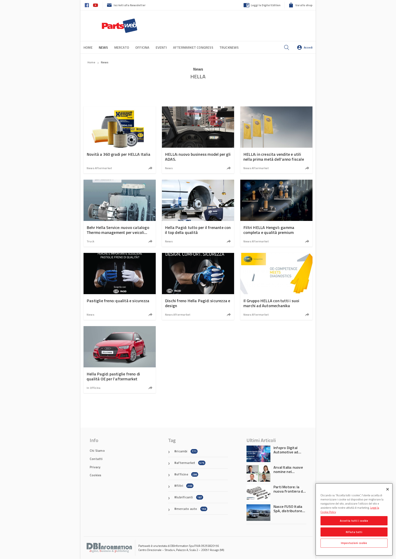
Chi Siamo (97, 450)
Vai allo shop (303, 5)
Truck (90, 241)
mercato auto (191, 508)
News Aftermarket (99, 168)
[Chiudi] (387, 489)
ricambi (186, 451)
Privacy (95, 467)
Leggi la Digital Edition (266, 5)
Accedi (308, 47)
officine (186, 474)
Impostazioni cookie (354, 543)
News (104, 62)
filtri (184, 485)
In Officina (93, 388)
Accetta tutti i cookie (354, 521)
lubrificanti (189, 497)
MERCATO (121, 47)
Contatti (96, 458)
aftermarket (190, 462)
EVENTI (161, 47)
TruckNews (229, 47)
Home (88, 47)
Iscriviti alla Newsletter (130, 5)
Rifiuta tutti (354, 532)
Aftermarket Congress (193, 47)
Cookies (95, 475)
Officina (142, 47)
